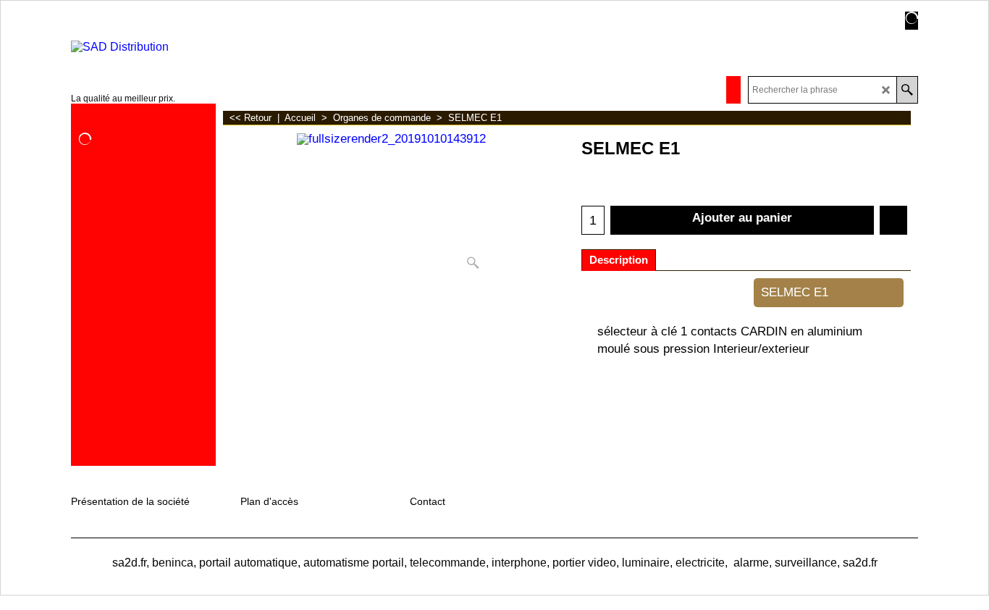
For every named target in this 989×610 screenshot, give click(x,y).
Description (618, 260)
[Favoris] (893, 220)
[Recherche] (906, 90)
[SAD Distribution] (155, 47)
